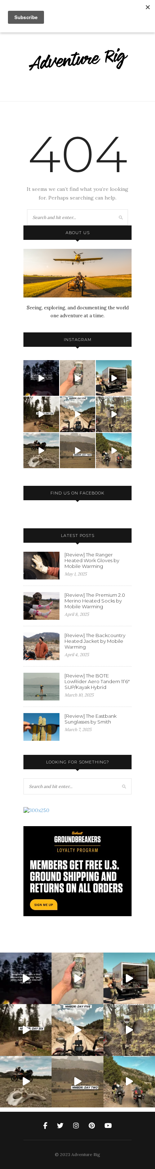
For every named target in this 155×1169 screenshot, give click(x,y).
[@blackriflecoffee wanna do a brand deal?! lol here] (78, 378)
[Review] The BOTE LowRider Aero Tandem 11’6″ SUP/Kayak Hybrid (97, 681)
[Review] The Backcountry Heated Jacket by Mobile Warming (95, 641)
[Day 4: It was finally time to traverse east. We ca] (114, 414)
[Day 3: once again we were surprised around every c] (41, 451)
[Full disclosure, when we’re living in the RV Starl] (41, 378)
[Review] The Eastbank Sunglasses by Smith (90, 719)
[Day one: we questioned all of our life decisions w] (114, 451)
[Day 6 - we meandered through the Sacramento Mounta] (41, 414)
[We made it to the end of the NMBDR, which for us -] (114, 378)
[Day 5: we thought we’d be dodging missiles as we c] (78, 414)
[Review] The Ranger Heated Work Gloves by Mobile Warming (92, 560)
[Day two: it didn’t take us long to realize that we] (78, 451)
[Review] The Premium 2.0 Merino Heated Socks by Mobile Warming (95, 600)
